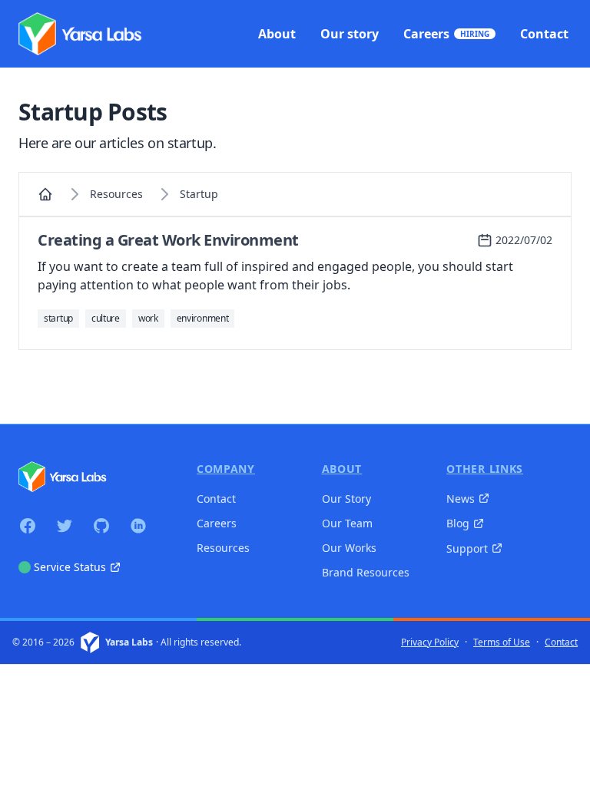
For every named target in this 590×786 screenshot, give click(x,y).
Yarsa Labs (129, 642)
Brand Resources (365, 572)
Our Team (347, 523)
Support (467, 548)
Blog (457, 523)
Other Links (484, 468)
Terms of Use (501, 642)
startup (199, 194)
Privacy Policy (430, 642)
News (460, 498)
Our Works (349, 547)
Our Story (346, 498)
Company (226, 468)
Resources (116, 194)
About (342, 468)
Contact (216, 498)
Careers (217, 523)
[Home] (45, 194)
